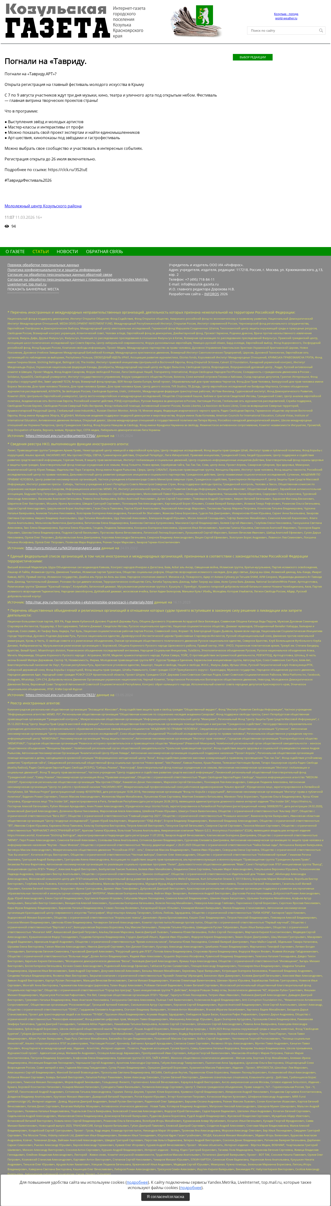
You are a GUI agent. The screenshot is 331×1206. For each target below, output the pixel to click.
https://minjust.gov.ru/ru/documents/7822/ (60, 695)
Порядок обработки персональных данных (43, 265)
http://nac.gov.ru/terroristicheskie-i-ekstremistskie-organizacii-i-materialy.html (89, 602)
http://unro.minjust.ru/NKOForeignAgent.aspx (63, 548)
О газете (15, 251)
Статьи (40, 251)
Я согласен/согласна (165, 1197)
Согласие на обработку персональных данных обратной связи (60, 274)
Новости (67, 251)
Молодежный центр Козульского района (43, 206)
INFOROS (211, 294)
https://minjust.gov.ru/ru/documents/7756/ (60, 435)
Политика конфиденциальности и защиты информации (54, 269)
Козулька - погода (286, 14)
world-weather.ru (286, 18)
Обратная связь (104, 251)
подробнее (137, 1182)
